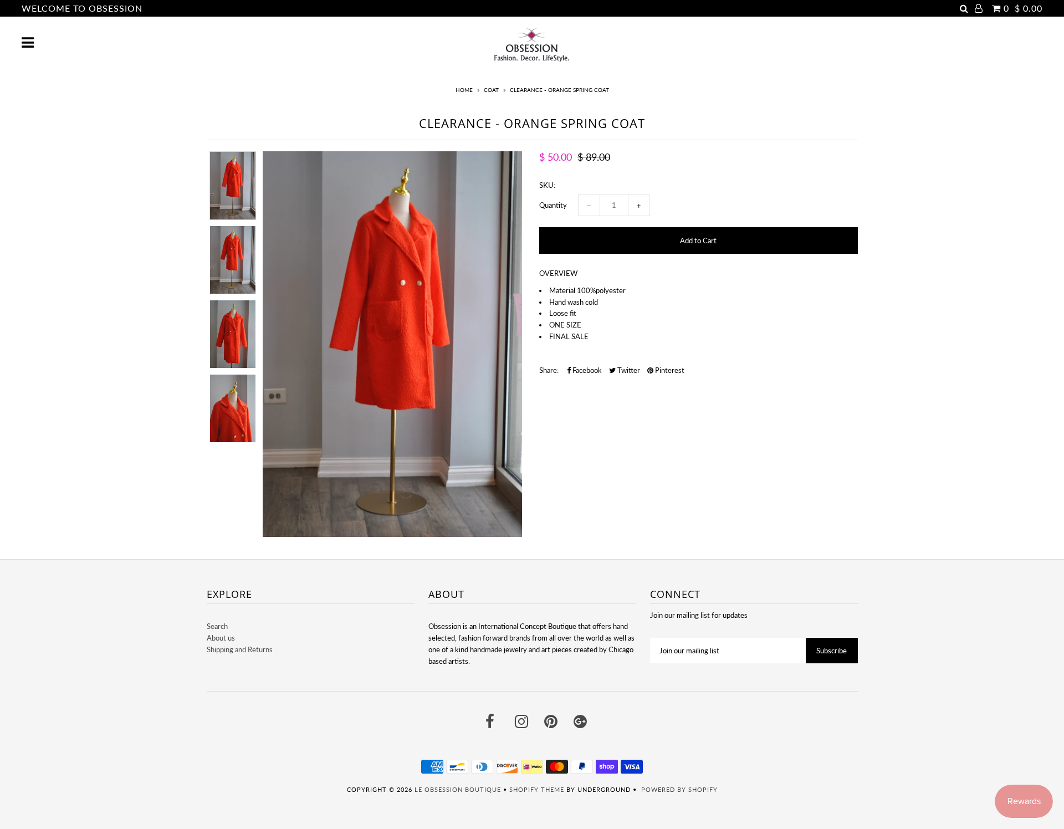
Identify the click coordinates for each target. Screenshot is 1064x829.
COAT (491, 89)
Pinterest (668, 370)
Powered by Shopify (679, 789)
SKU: (547, 185)
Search (217, 626)
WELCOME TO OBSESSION (82, 8)
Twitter (628, 370)
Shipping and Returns (240, 649)
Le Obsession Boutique (458, 789)
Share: (549, 370)
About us (221, 637)
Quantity (553, 205)
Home (464, 89)
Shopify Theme (536, 789)
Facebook (586, 370)
